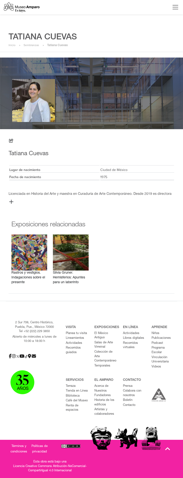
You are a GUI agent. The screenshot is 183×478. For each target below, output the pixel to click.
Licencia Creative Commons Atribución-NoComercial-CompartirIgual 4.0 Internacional (50, 469)
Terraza (71, 386)
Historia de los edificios (104, 402)
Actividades (74, 343)
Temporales (102, 365)
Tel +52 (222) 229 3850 (34, 331)
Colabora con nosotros (132, 393)
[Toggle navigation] (174, 7)
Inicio (12, 45)
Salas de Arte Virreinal (103, 345)
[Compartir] (11, 141)
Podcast (157, 343)
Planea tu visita (76, 333)
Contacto (129, 405)
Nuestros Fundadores (102, 393)
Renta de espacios (72, 408)
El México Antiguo (101, 336)
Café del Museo (77, 400)
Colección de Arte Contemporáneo (105, 356)
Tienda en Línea (77, 391)
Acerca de (101, 386)
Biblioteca (73, 396)
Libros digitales (133, 338)
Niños (155, 333)
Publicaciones (161, 338)
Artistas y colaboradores (104, 412)
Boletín (127, 400)
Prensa (127, 386)
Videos (156, 366)
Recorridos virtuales (130, 345)
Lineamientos (75, 338)
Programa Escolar (158, 350)
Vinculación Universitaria (160, 360)
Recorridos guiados (73, 350)
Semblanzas (31, 45)
